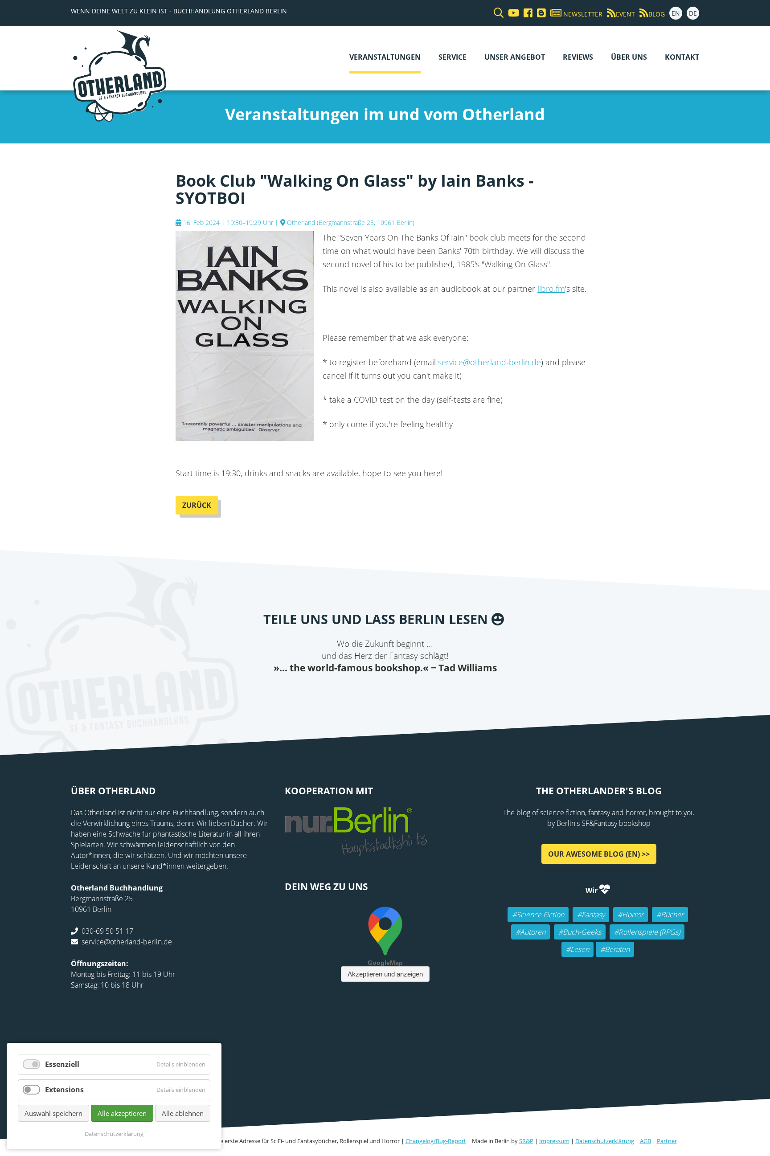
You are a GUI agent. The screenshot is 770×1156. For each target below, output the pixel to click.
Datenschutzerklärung (604, 1141)
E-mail (367, 692)
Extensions (64, 1090)
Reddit (385, 692)
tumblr (421, 692)
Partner (667, 1141)
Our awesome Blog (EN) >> (599, 854)
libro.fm (551, 288)
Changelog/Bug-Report (435, 1141)
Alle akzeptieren (122, 1113)
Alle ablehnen (183, 1113)
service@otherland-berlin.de (489, 362)
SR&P (526, 1141)
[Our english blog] (539, 13)
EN (676, 13)
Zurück (196, 505)
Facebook (331, 692)
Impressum (554, 1141)
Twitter (349, 692)
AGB (645, 1141)
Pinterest (438, 692)
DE (693, 13)
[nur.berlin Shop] (356, 851)
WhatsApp (403, 692)
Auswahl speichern (53, 1113)
